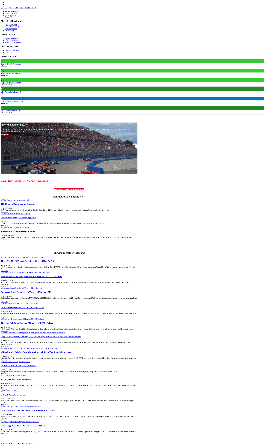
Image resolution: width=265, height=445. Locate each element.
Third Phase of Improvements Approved (18, 204)
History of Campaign (12, 50)
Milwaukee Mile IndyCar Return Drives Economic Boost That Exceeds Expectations (36, 352)
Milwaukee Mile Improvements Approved (18, 231)
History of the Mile (11, 25)
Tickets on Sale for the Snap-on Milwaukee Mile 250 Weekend (27, 323)
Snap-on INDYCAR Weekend (11, 64)
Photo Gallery (9, 30)
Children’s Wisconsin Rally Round (12, 101)
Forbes (32, 372)
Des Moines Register (20, 372)
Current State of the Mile (13, 27)
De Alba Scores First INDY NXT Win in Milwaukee (22, 308)
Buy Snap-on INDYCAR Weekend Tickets (69, 189)
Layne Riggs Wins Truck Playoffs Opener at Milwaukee (24, 426)
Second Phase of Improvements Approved (18, 218)
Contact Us (8, 17)
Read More (4, 212)
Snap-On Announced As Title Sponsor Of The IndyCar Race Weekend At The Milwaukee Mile (41, 337)
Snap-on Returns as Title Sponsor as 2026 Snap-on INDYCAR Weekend (31, 277)
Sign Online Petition (11, 11)
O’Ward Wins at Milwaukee (13, 395)
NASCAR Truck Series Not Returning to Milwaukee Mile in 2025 (28, 410)
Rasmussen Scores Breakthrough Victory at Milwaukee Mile (26, 292)
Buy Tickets (5, 134)
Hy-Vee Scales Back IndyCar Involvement (18, 366)
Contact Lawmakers (11, 13)
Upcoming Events (11, 15)
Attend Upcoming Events (13, 42)
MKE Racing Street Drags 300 (11, 92)
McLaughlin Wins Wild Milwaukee (16, 379)
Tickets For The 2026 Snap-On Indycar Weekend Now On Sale (27, 261)
